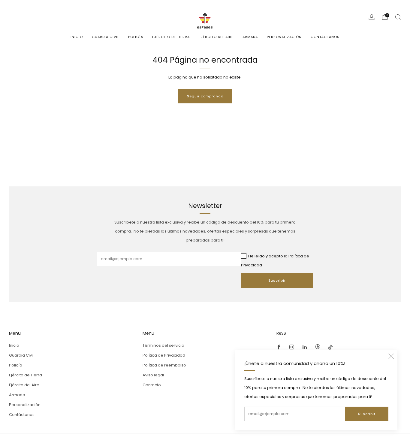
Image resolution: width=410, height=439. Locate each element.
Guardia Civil (105, 36)
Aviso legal (153, 375)
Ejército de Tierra (171, 36)
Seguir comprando (205, 96)
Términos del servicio (163, 345)
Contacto (152, 385)
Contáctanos (325, 36)
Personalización (284, 36)
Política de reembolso (164, 365)
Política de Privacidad (164, 355)
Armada (250, 36)
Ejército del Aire (216, 36)
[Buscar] (398, 17)
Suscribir (366, 413)
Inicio (77, 36)
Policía (135, 36)
